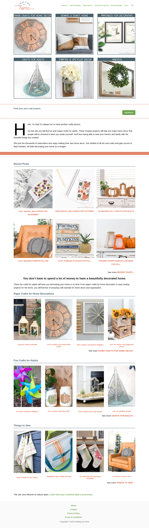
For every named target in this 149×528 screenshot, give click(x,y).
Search (128, 112)
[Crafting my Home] (32, 5)
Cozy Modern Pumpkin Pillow (33, 261)
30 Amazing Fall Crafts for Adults (116, 211)
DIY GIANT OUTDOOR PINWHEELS (27, 411)
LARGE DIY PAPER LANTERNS (27, 344)
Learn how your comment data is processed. (71, 494)
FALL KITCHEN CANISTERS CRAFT (59, 411)
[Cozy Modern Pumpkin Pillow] (33, 239)
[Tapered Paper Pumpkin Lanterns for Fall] (115, 239)
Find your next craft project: (27, 108)
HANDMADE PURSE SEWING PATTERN (59, 476)
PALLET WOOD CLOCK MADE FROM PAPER (58, 345)
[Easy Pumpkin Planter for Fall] (74, 239)
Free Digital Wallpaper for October (74, 211)
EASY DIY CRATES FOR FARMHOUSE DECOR (122, 345)
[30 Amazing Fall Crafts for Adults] (115, 189)
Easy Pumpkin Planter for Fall (74, 261)
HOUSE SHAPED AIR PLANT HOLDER (90, 411)
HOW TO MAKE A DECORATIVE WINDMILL (90, 345)
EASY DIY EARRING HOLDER (121, 411)
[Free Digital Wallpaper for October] (74, 189)
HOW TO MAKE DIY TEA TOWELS (27, 477)
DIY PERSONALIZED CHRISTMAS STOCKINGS (90, 477)
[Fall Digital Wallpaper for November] (33, 189)
